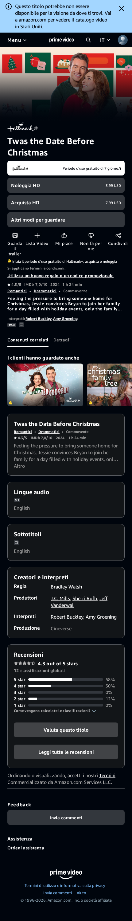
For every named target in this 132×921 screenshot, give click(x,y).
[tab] (28, 339)
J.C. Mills (60, 598)
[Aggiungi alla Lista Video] (37, 235)
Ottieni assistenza (25, 847)
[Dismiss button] (121, 8)
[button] (55, 711)
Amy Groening (65, 318)
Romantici (17, 291)
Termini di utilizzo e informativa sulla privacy (65, 885)
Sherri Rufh (84, 598)
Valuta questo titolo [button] (66, 730)
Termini (107, 775)
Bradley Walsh (66, 587)
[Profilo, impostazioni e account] (123, 39)
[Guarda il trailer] (15, 235)
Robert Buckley (38, 318)
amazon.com (32, 20)
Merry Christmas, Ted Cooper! (45, 385)
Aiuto (81, 892)
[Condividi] (118, 235)
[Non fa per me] (91, 235)
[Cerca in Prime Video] (88, 39)
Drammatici (45, 291)
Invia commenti (57, 892)
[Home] (61, 39)
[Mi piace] (64, 235)
